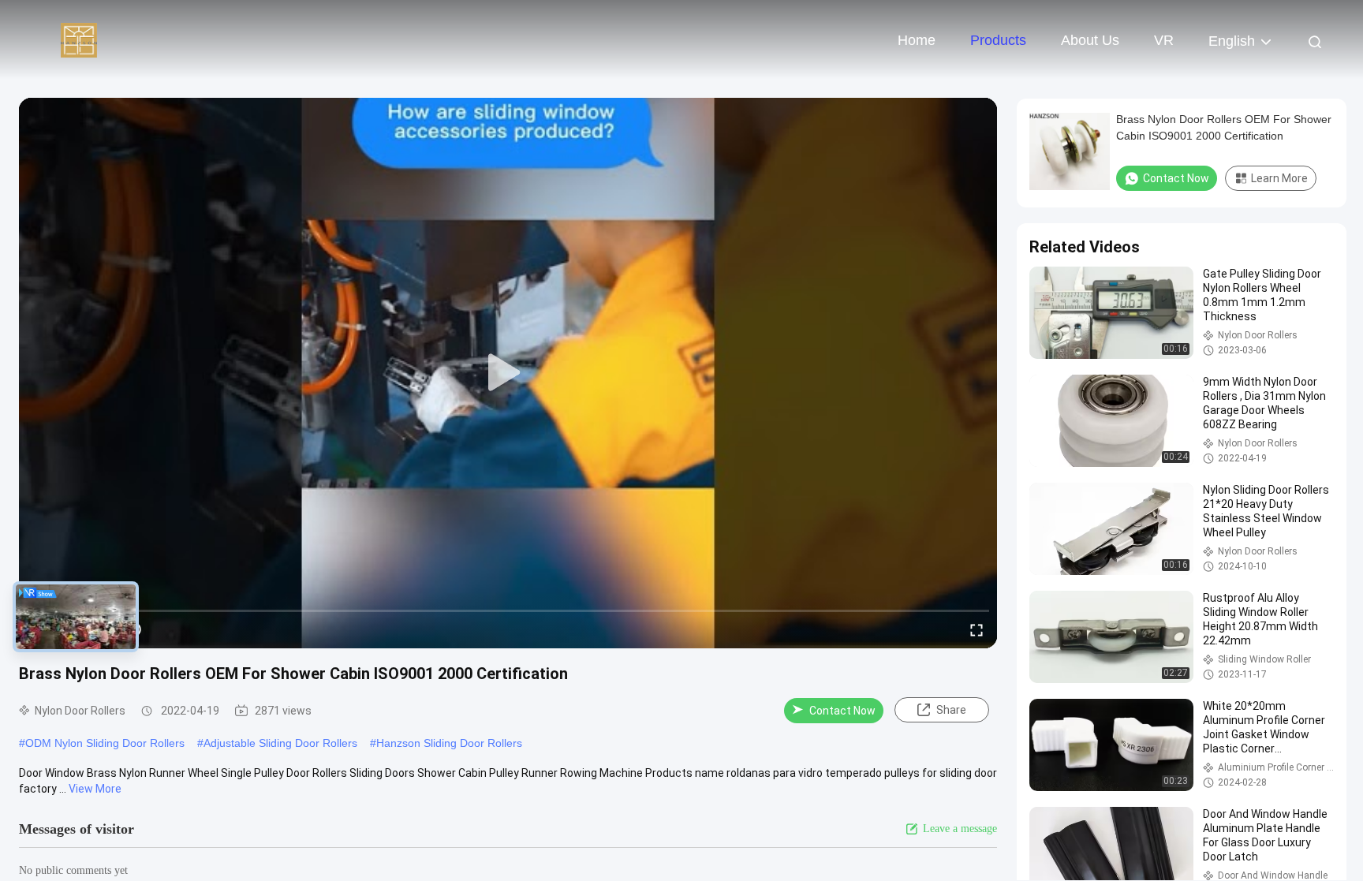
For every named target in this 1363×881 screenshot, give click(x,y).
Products (998, 40)
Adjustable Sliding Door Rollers (280, 743)
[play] (508, 373)
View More (95, 788)
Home (916, 40)
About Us (1090, 40)
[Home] (78, 39)
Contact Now (842, 710)
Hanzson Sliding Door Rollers (449, 743)
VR (1164, 40)
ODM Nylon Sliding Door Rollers (105, 743)
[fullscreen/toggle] (976, 629)
